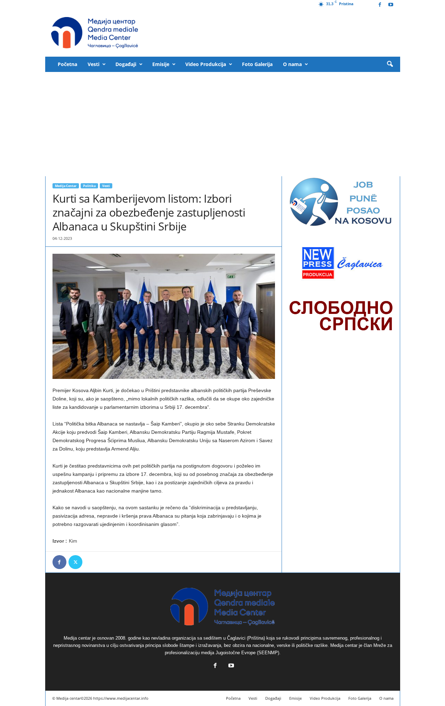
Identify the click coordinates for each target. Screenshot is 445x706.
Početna (67, 64)
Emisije (160, 64)
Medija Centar (65, 186)
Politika (89, 186)
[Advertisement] (222, 124)
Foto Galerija (257, 64)
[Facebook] (380, 5)
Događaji (125, 64)
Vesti (93, 64)
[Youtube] (391, 5)
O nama (292, 64)
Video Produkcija (205, 64)
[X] (75, 562)
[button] (389, 64)
